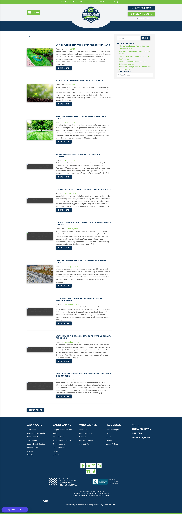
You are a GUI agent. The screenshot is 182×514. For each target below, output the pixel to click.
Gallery (137, 433)
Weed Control (32, 437)
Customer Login (112, 429)
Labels (108, 437)
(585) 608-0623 (142, 8)
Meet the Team (85, 433)
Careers (109, 440)
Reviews (82, 437)
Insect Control (32, 448)
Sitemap (106, 495)
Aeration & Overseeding (36, 433)
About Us (83, 429)
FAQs (108, 433)
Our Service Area (86, 440)
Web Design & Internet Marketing (79, 505)
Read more (63, 68)
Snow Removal (141, 429)
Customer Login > (142, 18)
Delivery (56, 451)
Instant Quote (142, 14)
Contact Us (84, 444)
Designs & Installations (62, 429)
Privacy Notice (90, 495)
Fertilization (31, 429)
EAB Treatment (59, 448)
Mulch (55, 433)
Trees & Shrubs (59, 437)
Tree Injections (59, 444)
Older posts (35, 410)
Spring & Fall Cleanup (62, 440)
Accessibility (99, 495)
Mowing (30, 451)
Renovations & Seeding (36, 444)
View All (30, 455)
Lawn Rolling (32, 440)
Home (135, 425)
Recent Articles (112, 444)
